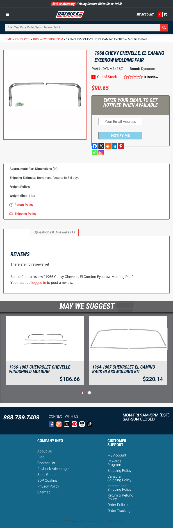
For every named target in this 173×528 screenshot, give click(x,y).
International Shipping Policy (119, 488)
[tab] (16, 232)
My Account (145, 14)
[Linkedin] (114, 146)
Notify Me (120, 135)
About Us (44, 451)
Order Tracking (118, 510)
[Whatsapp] (95, 152)
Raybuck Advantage (53, 469)
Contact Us (46, 463)
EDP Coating (47, 480)
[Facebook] (95, 146)
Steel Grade (46, 474)
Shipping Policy (119, 470)
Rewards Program (114, 463)
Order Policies (118, 505)
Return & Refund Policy (120, 497)
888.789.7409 (21, 417)
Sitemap (43, 492)
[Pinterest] (121, 146)
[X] (101, 146)
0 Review (151, 77)
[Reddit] (108, 146)
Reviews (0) (16, 232)
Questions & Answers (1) (55, 232)
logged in (38, 282)
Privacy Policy (48, 486)
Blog (40, 457)
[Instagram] (101, 152)
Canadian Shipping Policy (119, 478)
